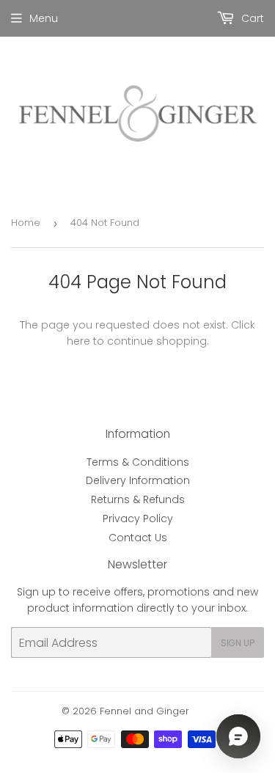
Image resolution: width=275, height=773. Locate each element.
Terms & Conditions (138, 462)
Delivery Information (138, 480)
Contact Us (138, 537)
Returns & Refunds (138, 499)
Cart (251, 18)
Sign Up (237, 643)
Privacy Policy (138, 518)
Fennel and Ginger (144, 711)
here (78, 341)
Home (25, 223)
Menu (43, 18)
